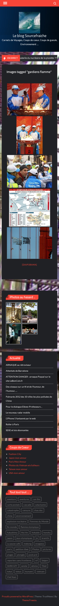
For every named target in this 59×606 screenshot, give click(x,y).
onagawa (39, 543)
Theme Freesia (29, 600)
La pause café (13, 543)
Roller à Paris (12, 424)
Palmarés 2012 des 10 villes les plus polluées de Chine (29, 398)
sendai (24, 566)
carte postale (13, 504)
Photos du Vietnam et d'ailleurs (24, 465)
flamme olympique (30, 527)
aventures (24, 499)
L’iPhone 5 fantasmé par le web (21, 418)
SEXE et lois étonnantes (17, 430)
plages (10, 554)
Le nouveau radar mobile (18, 412)
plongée (21, 554)
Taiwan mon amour (18, 469)
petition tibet (22, 549)
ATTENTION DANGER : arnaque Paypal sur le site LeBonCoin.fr (28, 378)
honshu (47, 532)
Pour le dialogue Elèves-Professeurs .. (24, 406)
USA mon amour (17, 473)
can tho (36, 499)
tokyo (18, 571)
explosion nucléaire (16, 521)
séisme (34, 566)
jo (37, 538)
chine (9, 515)
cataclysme (40, 504)
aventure (11, 499)
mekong (27, 543)
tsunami (29, 571)
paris (9, 549)
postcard (32, 554)
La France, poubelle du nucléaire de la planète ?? (26, 58)
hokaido (36, 532)
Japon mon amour (17, 457)
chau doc (38, 510)
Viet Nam (11, 577)
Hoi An (24, 532)
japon (10, 538)
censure (26, 510)
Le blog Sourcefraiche (29, 35)
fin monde (12, 527)
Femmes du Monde (39, 521)
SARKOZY (12, 566)
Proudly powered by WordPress (17, 596)
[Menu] (5, 3)
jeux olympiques (24, 538)
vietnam (41, 571)
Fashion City (15, 454)
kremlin (45, 538)
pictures (47, 549)
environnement (23, 515)
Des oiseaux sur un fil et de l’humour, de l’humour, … (25, 388)
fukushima (12, 532)
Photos (35, 549)
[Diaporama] (29, 264)
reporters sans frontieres (19, 560)
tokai (9, 571)
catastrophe (13, 510)
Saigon (45, 560)
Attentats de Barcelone (17, 370)
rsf (36, 560)
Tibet (44, 566)
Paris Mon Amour (17, 461)
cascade (27, 504)
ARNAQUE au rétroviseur (18, 365)
